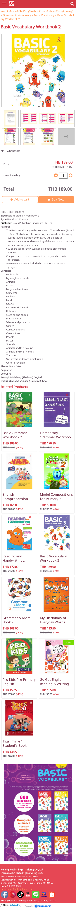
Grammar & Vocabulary (17, 15)
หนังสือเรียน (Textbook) (28, 11)
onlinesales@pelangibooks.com (17, 889)
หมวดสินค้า (6, 11)
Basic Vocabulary (44, 15)
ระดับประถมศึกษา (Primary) (58, 11)
